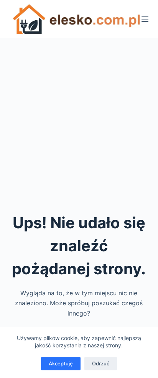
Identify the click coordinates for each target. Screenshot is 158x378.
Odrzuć (100, 363)
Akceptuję (61, 363)
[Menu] (145, 19)
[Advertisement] (79, 121)
